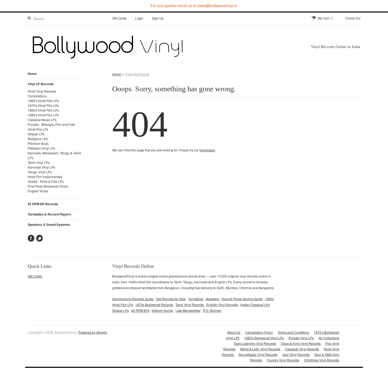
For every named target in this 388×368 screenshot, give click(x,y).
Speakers (212, 299)
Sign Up (158, 18)
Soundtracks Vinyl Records (258, 354)
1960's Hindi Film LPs (43, 100)
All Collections (329, 338)
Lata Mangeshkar (188, 310)
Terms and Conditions (293, 332)
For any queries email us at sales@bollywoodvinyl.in (194, 5)
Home (32, 73)
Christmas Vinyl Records (321, 360)
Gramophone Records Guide (133, 299)
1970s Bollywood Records (154, 304)
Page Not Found (137, 74)
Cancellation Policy (259, 332)
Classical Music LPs (42, 119)
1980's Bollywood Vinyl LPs (264, 338)
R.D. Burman (212, 310)
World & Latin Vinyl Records (260, 349)
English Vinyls (38, 191)
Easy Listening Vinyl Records (255, 343)
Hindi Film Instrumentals (45, 176)
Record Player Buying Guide (242, 299)
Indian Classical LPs (255, 304)
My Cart (326, 18)
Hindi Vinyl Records (42, 91)
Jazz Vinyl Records (296, 354)
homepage (207, 150)
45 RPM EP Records (43, 204)
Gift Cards (119, 18)
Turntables (195, 299)
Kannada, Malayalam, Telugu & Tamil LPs (54, 155)
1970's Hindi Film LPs (43, 105)
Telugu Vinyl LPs (40, 172)
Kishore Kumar (162, 310)
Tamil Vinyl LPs (39, 162)
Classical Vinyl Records (302, 349)
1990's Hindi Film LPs (43, 115)
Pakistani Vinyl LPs (41, 148)
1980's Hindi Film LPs (43, 110)
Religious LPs (38, 138)
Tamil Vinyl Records (190, 304)
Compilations (37, 96)
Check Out (352, 18)
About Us (233, 332)
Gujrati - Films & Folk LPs (46, 181)
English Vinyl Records (222, 304)
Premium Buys (38, 143)
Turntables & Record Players (49, 214)
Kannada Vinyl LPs (41, 167)
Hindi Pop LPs (38, 129)
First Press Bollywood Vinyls (48, 186)
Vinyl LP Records (57, 84)
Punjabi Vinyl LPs (301, 338)
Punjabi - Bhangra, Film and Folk (51, 124)
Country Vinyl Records (283, 360)
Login (139, 18)
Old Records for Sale (171, 299)
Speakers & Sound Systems (49, 224)
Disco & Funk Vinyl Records (301, 343)
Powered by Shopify (92, 332)
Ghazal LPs (36, 134)
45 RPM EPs (140, 310)
